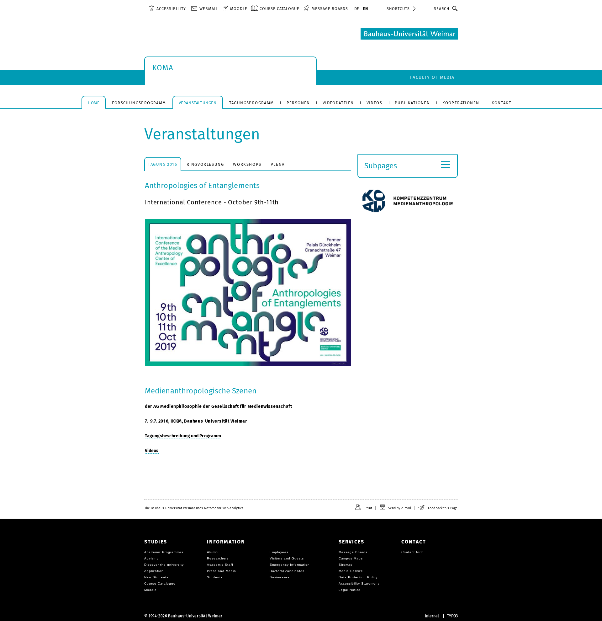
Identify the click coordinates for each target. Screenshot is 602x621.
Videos (152, 450)
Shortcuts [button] (398, 8)
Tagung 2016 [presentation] (162, 164)
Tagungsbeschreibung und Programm (183, 436)
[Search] (455, 8)
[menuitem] (167, 8)
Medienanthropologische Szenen (200, 390)
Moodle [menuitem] (238, 8)
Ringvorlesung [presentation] (205, 164)
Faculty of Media (432, 77)
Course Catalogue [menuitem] (279, 8)
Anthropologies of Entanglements (202, 185)
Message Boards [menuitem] (330, 8)
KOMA (162, 67)
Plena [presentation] (278, 164)
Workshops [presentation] (247, 164)
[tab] (162, 164)
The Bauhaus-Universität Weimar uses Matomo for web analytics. (194, 508)
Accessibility (171, 8)
